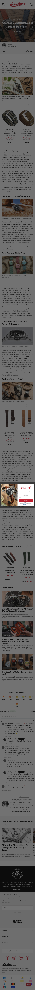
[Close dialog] (33, 485)
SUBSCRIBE (26, 500)
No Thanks (25, 502)
